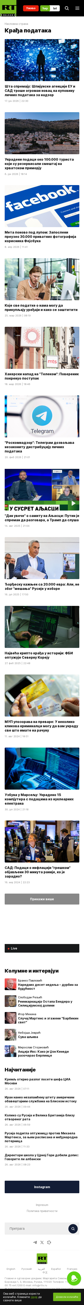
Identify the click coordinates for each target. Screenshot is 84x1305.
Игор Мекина (27, 1014)
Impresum (42, 1204)
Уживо (31, 8)
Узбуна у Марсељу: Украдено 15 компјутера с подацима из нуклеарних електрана (39, 799)
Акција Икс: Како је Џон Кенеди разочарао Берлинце (43, 1053)
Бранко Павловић (30, 980)
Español (56, 1268)
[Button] (73, 1228)
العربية (41, 1268)
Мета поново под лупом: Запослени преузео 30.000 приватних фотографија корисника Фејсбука (40, 236)
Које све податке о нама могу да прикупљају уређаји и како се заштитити (41, 307)
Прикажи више (42, 899)
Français (72, 1268)
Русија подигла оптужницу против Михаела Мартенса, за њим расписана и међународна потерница (41, 1137)
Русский (26, 1268)
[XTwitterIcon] (42, 1242)
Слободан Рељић (30, 997)
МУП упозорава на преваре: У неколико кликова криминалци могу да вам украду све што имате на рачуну (41, 726)
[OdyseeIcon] (49, 1242)
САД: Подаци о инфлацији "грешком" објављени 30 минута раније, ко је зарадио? (38, 872)
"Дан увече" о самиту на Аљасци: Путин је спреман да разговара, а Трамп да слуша (42, 518)
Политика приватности (42, 1211)
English (11, 1268)
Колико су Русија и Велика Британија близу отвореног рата (40, 1117)
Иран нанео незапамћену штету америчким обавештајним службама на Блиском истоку (41, 1099)
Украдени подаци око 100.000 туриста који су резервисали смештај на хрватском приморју (39, 163)
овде (34, 1297)
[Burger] (77, 8)
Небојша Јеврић (29, 1032)
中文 (45, 1272)
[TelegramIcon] (35, 1242)
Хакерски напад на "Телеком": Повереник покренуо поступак (42, 376)
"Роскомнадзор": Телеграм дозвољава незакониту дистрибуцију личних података (39, 447)
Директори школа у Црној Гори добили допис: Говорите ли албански (42, 1157)
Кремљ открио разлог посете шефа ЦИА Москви (38, 1081)
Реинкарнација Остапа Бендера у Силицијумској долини (45, 1003)
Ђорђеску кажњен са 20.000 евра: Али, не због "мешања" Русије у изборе (42, 586)
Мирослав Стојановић (33, 1047)
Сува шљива (28, 1037)
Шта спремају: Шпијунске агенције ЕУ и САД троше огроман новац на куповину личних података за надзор (40, 90)
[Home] (8, 8)
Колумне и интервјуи (32, 971)
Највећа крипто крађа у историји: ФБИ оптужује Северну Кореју (39, 655)
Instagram (42, 1187)
